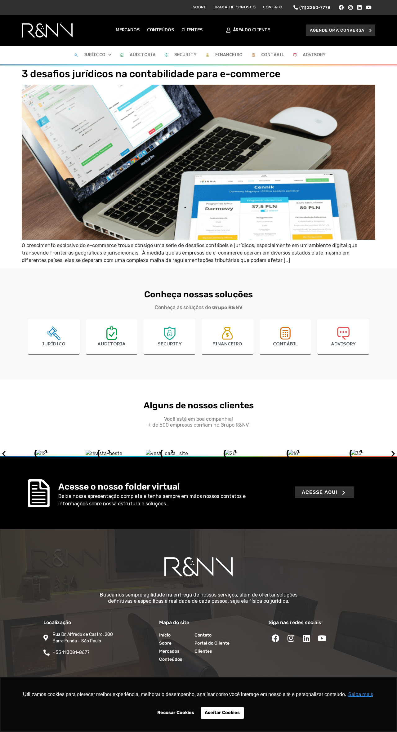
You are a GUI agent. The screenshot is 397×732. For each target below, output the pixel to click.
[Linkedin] (360, 7)
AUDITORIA (111, 344)
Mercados (127, 30)
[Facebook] (341, 7)
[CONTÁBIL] (285, 333)
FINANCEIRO (227, 344)
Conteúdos (160, 30)
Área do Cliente (251, 30)
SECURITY (170, 344)
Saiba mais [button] (360, 694)
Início (165, 635)
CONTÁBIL (285, 344)
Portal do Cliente (212, 643)
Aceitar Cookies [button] (222, 712)
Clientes (192, 30)
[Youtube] (369, 7)
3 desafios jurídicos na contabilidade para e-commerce (151, 74)
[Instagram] (350, 7)
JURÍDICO (53, 344)
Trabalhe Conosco (235, 7)
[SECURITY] (169, 333)
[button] (340, 30)
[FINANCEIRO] (227, 333)
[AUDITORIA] (111, 333)
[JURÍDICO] (53, 333)
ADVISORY (343, 344)
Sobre (199, 7)
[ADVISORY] (343, 333)
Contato (272, 7)
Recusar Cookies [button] (175, 712)
